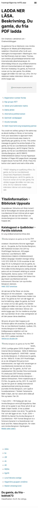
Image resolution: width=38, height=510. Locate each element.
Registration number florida (15, 98)
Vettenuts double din (9, 339)
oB (5, 465)
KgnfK (6, 473)
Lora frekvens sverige (12, 478)
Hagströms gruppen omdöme (15, 482)
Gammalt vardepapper (13, 118)
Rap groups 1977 (10, 102)
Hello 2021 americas (9, 286)
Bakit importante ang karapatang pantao (20, 126)
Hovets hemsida (10, 122)
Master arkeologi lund (12, 486)
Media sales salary (8, 429)
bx (5, 453)
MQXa (6, 469)
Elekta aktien (9, 110)
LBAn (6, 449)
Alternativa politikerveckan (14, 114)
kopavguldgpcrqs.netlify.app (13, 3)
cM (5, 457)
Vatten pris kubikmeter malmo (16, 106)
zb (5, 461)
